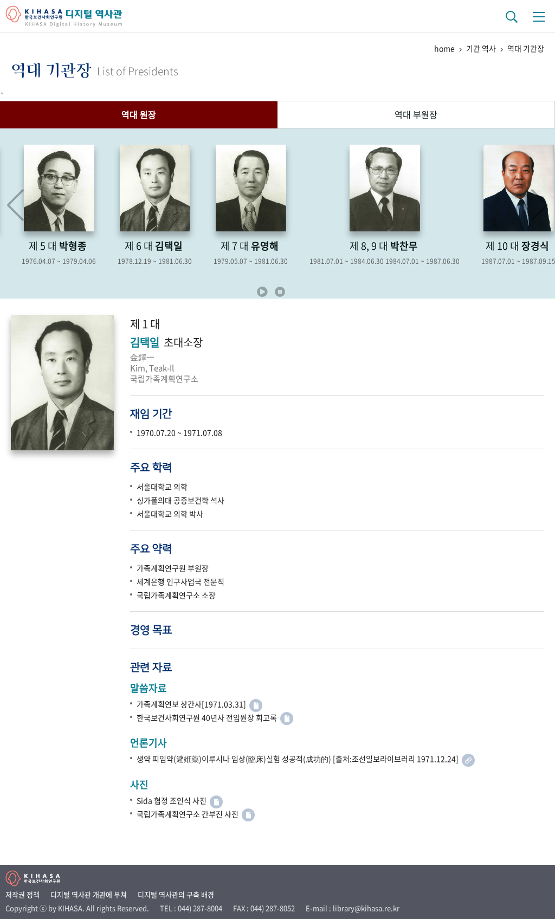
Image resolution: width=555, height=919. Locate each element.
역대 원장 (138, 114)
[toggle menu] (538, 16)
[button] (540, 205)
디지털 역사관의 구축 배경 (176, 894)
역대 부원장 (416, 114)
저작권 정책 (22, 894)
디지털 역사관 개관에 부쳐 (88, 894)
